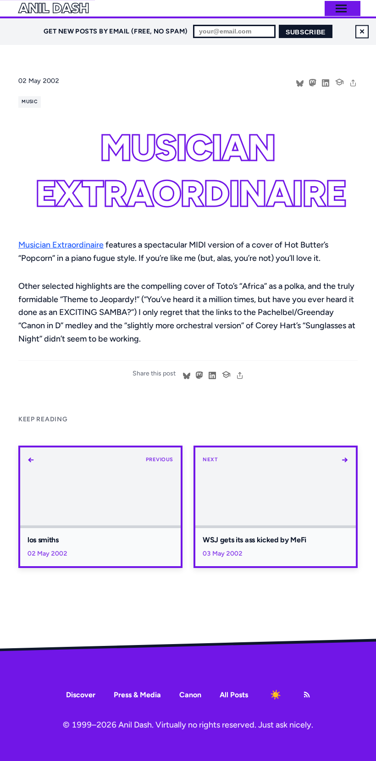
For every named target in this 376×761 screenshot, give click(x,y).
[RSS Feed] (306, 694)
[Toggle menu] (341, 8)
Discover (80, 694)
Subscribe (306, 32)
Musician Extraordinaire (61, 245)
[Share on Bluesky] (300, 82)
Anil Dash (53, 8)
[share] (353, 82)
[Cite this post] (339, 81)
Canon (190, 694)
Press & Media (137, 694)
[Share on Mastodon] (312, 82)
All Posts (234, 694)
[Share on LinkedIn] (325, 82)
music (30, 102)
